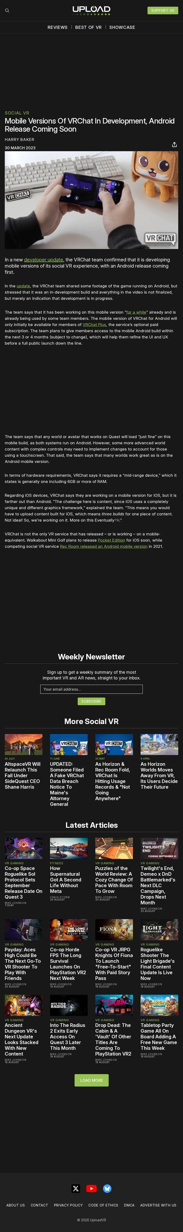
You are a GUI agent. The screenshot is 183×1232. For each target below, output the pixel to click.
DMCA (129, 1205)
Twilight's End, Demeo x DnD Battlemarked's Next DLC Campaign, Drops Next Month (158, 885)
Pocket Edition (111, 540)
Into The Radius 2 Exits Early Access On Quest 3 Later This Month (67, 1036)
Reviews (58, 27)
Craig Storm (60, 897)
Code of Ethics (103, 1205)
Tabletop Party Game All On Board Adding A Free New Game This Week (159, 1036)
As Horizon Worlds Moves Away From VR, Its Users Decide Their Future (159, 775)
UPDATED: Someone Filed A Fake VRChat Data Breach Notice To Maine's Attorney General (67, 784)
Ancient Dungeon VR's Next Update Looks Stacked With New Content (21, 1039)
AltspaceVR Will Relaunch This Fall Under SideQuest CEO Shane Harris (23, 775)
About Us (15, 1205)
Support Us (162, 10)
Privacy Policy (68, 1205)
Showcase (122, 27)
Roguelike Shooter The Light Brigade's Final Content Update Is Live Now (158, 964)
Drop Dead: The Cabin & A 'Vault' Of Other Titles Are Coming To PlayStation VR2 (113, 1039)
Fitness (56, 863)
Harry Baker (19, 139)
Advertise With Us (158, 1205)
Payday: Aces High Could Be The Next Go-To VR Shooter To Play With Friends (23, 964)
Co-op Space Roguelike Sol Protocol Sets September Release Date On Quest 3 (23, 882)
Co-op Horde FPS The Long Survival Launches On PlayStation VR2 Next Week (68, 964)
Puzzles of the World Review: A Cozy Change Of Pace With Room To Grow (114, 879)
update (23, 286)
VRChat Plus (94, 324)
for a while (136, 312)
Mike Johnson (15, 903)
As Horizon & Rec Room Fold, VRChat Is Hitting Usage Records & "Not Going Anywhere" (112, 781)
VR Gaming (14, 863)
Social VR (17, 112)
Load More (91, 1080)
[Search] (7, 10)
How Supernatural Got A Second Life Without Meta (65, 879)
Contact (39, 1205)
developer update (43, 260)
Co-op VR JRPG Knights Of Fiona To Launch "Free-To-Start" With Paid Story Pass (114, 964)
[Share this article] (174, 144)
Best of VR (88, 27)
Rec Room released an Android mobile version (103, 546)
